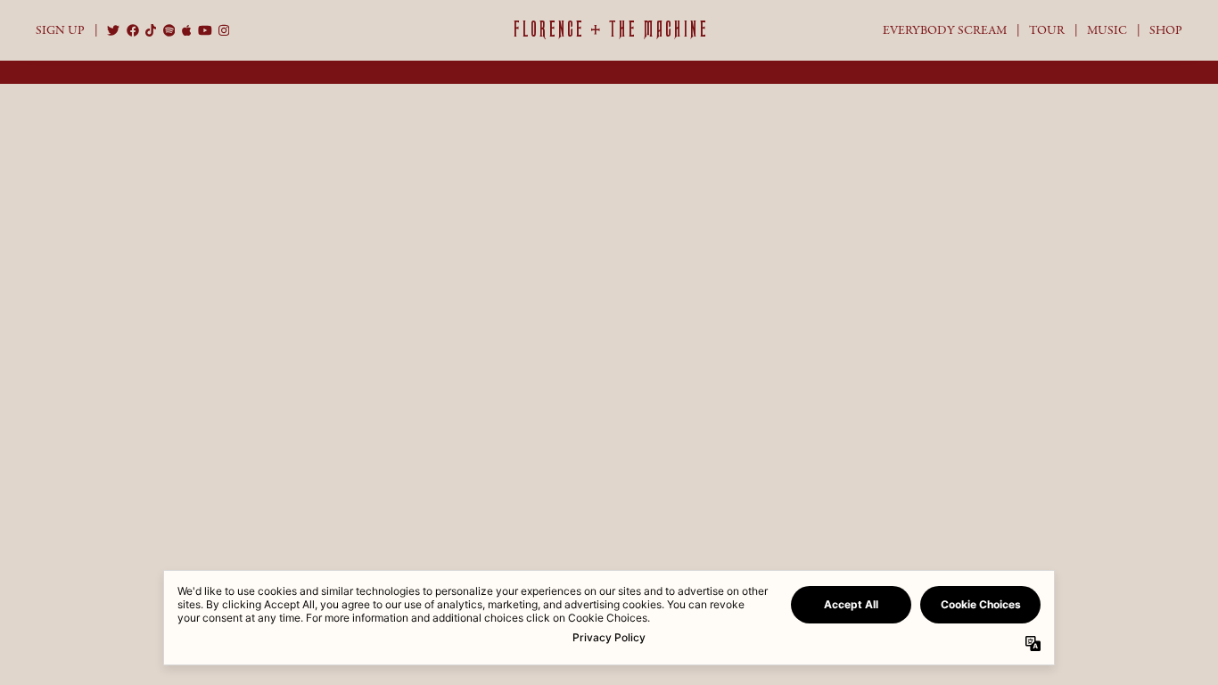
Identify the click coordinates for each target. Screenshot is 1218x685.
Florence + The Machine (609, 29)
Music (1107, 30)
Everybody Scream (945, 30)
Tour (1047, 30)
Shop (1165, 30)
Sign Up (60, 30)
